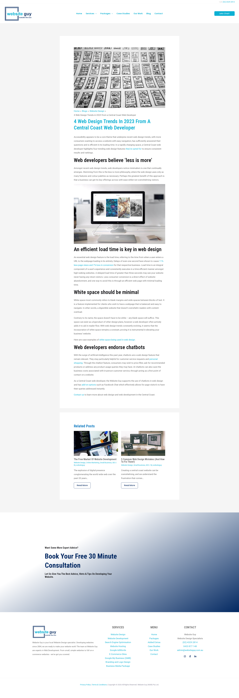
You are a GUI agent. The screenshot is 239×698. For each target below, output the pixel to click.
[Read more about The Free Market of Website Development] (96, 443)
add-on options (89, 384)
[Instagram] (185, 656)
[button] (95, 14)
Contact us (79, 394)
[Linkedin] (195, 656)
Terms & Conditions (99, 685)
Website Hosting (118, 646)
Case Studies (154, 646)
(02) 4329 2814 (229, 2)
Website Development (118, 638)
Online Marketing (92, 463)
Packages (154, 638)
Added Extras (154, 642)
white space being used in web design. (117, 339)
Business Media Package (118, 666)
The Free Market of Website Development (95, 459)
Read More (82, 485)
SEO (114, 463)
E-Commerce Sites (118, 654)
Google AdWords (118, 650)
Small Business (106, 463)
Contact (154, 654)
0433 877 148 (190, 646)
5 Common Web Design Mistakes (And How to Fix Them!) (142, 460)
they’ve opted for (134, 149)
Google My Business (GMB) (118, 658)
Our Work (154, 650)
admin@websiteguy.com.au (190, 650)
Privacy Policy (85, 685)
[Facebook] (190, 656)
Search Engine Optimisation (118, 642)
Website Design (80, 463)
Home (154, 634)
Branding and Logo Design (118, 662)
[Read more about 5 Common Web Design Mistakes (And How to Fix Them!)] (143, 443)
